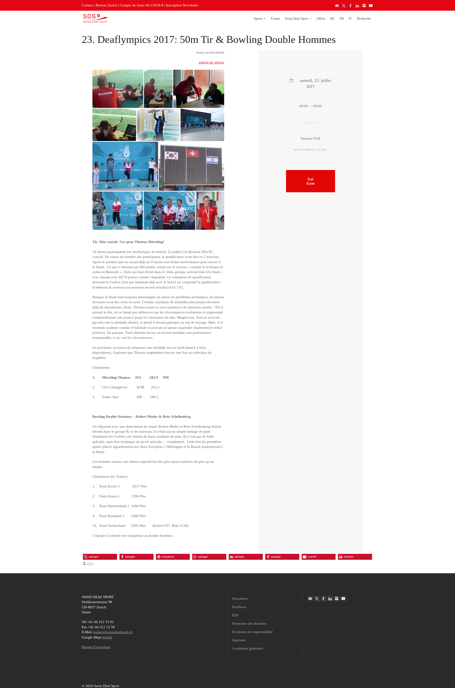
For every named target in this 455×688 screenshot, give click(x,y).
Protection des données (249, 623)
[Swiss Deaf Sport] (95, 18)
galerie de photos (211, 62)
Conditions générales (247, 648)
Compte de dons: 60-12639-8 (141, 5)
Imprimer (239, 640)
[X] (344, 6)
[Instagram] (364, 6)
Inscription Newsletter (182, 5)
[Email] (337, 6)
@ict (90, 563)
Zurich (107, 637)
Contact (87, 5)
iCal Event (310, 181)
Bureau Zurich (106, 5)
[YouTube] (371, 6)
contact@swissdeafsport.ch (113, 632)
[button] (100, 557)
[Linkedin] (357, 6)
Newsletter (240, 599)
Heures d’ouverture (96, 647)
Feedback (239, 607)
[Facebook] (350, 6)
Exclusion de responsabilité (252, 632)
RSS (235, 615)
